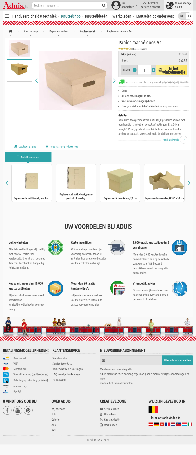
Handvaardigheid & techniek (34, 15)
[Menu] (7, 15)
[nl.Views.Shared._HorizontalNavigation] (10, 32)
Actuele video (111, 408)
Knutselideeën (96, 15)
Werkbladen (121, 15)
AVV (53, 425)
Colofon (55, 419)
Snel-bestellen (150, 3)
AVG (53, 430)
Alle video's (110, 414)
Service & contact (150, 6)
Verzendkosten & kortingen (67, 369)
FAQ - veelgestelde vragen (66, 374)
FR (189, 16)
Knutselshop (71, 15)
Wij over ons (58, 408)
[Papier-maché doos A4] (75, 81)
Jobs (53, 414)
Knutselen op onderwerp (155, 15)
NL (181, 16)
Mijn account (59, 379)
